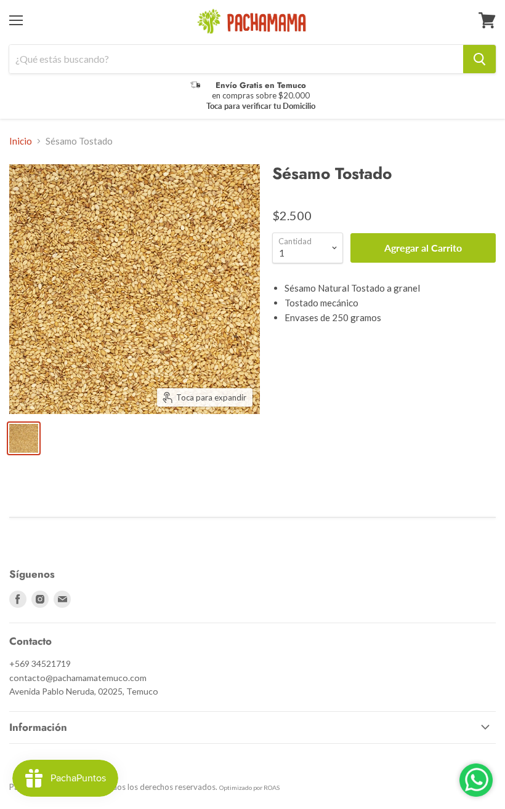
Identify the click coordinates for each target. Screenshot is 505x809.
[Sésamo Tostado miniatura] (23, 438)
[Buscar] (479, 59)
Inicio (20, 141)
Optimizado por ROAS (249, 787)
